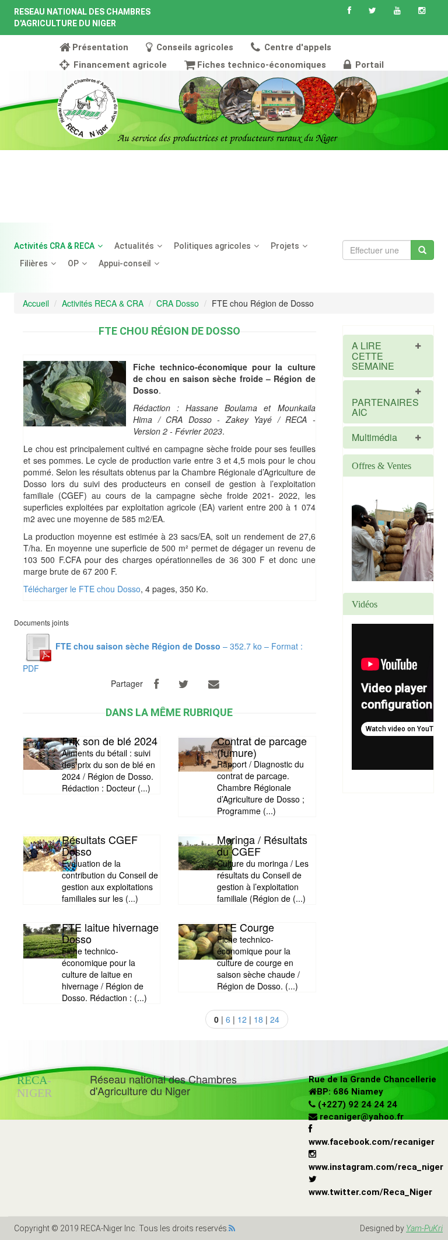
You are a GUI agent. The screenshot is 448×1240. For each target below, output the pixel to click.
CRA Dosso (177, 303)
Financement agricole (119, 65)
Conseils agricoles (193, 47)
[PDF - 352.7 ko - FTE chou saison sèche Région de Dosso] (38, 646)
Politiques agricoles (212, 246)
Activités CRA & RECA (54, 246)
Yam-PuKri (424, 1228)
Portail (368, 65)
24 (274, 1019)
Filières (34, 263)
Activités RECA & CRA (103, 303)
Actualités (134, 246)
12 (242, 1019)
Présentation (100, 47)
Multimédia (374, 437)
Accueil (36, 303)
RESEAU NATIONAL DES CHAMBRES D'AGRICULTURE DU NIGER (82, 17)
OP (73, 263)
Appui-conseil (125, 263)
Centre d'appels (296, 47)
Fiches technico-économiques (261, 65)
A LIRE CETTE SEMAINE (373, 356)
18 (258, 1019)
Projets (285, 246)
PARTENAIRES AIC (385, 407)
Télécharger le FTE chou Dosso (82, 589)
